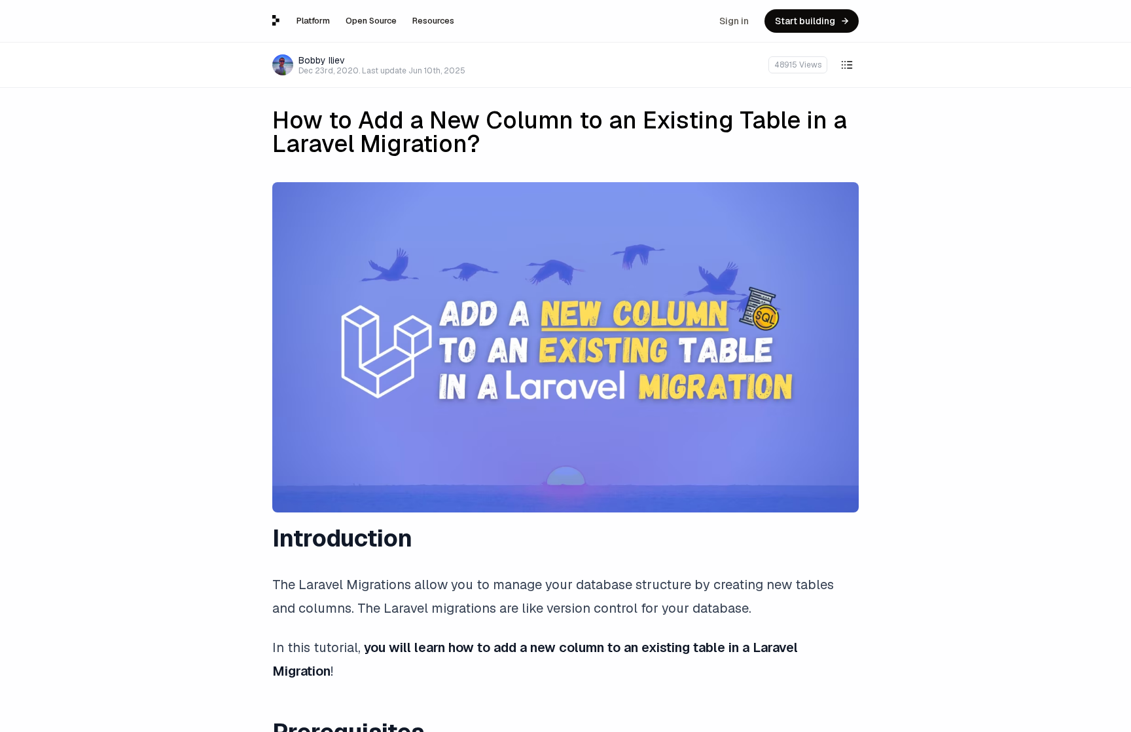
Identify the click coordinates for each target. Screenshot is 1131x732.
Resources (433, 20)
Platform (313, 20)
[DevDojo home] (275, 20)
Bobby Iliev (321, 60)
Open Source (371, 20)
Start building (805, 21)
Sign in (734, 21)
